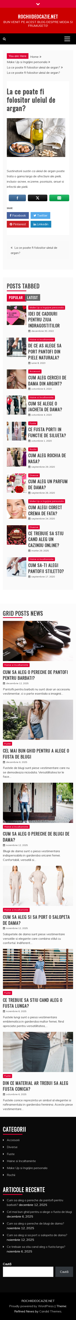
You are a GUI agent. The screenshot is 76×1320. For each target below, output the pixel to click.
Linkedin (42, 224)
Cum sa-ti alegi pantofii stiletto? (46, 568)
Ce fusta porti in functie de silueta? (47, 432)
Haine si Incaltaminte (42, 339)
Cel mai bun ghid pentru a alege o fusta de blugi (36, 753)
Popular (16, 297)
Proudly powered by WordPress (32, 1306)
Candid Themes (50, 1311)
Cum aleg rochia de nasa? (47, 458)
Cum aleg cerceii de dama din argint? (47, 380)
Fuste (33, 423)
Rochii (33, 449)
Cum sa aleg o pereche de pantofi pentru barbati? (35, 675)
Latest (32, 297)
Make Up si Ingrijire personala (47, 307)
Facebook (18, 215)
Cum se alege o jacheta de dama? (45, 406)
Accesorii (35, 371)
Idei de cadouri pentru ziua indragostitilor (44, 319)
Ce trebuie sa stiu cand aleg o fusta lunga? (32, 1003)
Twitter (41, 215)
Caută (7, 1264)
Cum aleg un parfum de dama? (48, 484)
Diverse (34, 475)
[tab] (16, 297)
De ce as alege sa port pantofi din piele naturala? (45, 351)
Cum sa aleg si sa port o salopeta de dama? (36, 920)
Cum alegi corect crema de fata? (45, 510)
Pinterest (19, 224)
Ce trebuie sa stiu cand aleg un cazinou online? (46, 539)
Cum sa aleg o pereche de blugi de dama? (36, 836)
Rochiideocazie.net (38, 16)
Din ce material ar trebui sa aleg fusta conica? (35, 1086)
